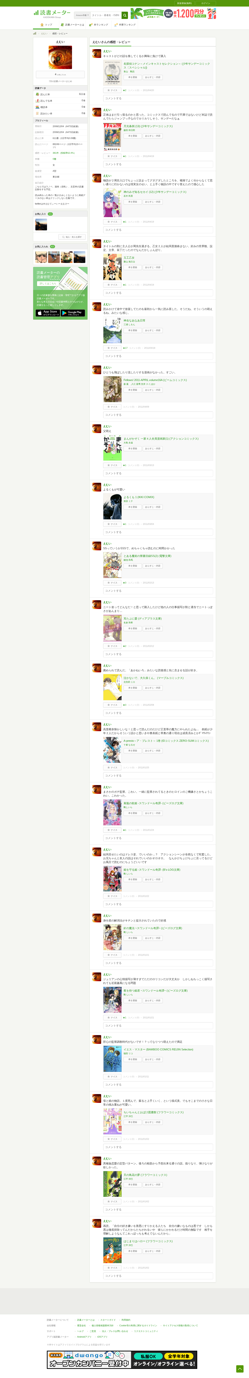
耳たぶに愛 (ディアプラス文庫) (143, 618)
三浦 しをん (129, 324)
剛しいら (128, 807)
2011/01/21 (143, 955)
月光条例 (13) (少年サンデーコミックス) (148, 126)
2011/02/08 (148, 705)
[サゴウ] (54, 262)
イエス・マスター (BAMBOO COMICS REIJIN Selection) (158, 1049)
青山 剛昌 (129, 71)
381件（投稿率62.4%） (64, 153)
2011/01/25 (143, 767)
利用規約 (126, 1320)
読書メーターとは (86, 1320)
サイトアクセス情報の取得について (180, 1325)
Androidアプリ (84, 1337)
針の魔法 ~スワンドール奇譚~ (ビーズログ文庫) (153, 928)
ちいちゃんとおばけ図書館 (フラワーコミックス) (154, 1112)
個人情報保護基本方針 (103, 1325)
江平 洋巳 (128, 1116)
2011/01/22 (143, 896)
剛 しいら (128, 873)
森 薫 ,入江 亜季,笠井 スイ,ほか (139, 384)
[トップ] (34, 34)
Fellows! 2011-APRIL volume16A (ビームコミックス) (155, 380)
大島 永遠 (128, 442)
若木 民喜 (128, 196)
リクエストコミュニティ (146, 1331)
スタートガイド (108, 1320)
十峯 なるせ (129, 745)
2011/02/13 (148, 583)
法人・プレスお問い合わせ (115, 1331)
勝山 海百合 (129, 261)
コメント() (133, 90)
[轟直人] (41, 262)
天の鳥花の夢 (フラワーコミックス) (145, 1174)
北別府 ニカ (129, 682)
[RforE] (67, 262)
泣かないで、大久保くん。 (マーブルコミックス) (154, 677)
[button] (125, 15)
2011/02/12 (148, 646)
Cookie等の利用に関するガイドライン (138, 1325)
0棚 (54, 159)
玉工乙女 (129, 257)
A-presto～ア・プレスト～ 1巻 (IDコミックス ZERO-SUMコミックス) (166, 740)
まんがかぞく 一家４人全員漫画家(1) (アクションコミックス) (161, 438)
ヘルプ (80, 1331)
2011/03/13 (148, 465)
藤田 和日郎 (129, 130)
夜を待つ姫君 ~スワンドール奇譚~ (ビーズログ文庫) (156, 990)
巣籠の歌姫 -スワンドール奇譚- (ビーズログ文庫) (153, 803)
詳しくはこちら (48, 283)
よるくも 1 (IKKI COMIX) (139, 497)
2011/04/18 (149, 348)
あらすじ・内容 (152, 77)
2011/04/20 (148, 90)
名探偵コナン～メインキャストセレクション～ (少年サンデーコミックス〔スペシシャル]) (167, 65)
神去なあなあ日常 (134, 320)
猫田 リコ (128, 1053)
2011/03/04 (148, 524)
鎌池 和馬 (128, 560)
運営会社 (81, 1325)
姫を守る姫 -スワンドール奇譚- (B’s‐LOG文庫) (152, 869)
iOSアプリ (102, 1337)
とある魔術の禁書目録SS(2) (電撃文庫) (147, 555)
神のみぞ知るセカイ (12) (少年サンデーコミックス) (155, 191)
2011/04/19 (148, 156)
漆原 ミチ (128, 501)
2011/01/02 (143, 1139)
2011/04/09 (143, 407)
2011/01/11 (143, 1077)
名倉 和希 (128, 622)
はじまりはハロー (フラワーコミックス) (148, 1241)
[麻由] (41, 229)
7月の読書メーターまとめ (60, 81)
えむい (44, 33)
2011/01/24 (148, 830)
